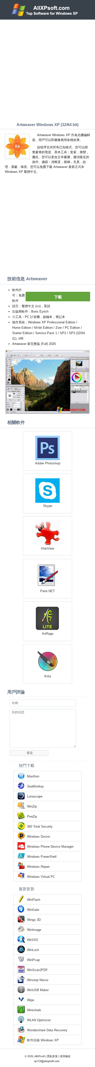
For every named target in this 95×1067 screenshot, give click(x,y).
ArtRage (47, 633)
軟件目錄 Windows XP (43, 1040)
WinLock (33, 950)
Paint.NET (47, 591)
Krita (47, 676)
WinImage (34, 930)
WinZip (32, 806)
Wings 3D (34, 920)
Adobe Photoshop (47, 463)
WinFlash (33, 900)
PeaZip (32, 816)
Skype (47, 506)
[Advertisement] (47, 69)
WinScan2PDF (37, 970)
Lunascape (34, 796)
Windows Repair (38, 866)
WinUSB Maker (38, 990)
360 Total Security (40, 826)
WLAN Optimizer (39, 1020)
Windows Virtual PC (41, 877)
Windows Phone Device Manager (50, 846)
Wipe (30, 1000)
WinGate (33, 910)
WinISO (32, 940)
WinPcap (33, 960)
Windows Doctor (38, 836)
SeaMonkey (35, 786)
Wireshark (34, 1010)
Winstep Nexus (37, 980)
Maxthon (33, 776)
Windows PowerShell (42, 856)
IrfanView (47, 548)
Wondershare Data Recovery (47, 1030)
